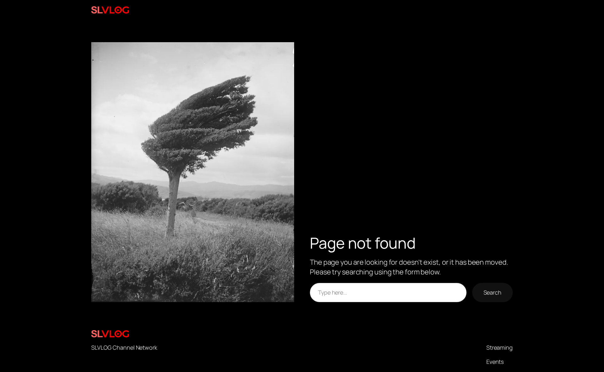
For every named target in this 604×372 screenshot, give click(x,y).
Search (492, 292)
